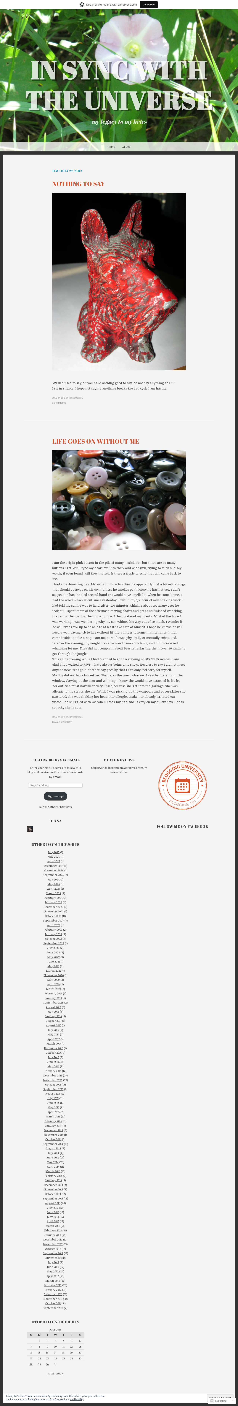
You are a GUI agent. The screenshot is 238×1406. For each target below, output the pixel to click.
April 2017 (53, 1039)
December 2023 (53, 907)
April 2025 (53, 861)
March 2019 (53, 989)
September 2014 (53, 1144)
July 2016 (53, 1057)
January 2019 (53, 998)
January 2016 (53, 1071)
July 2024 (54, 879)
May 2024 (53, 884)
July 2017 (53, 1030)
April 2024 (53, 888)
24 (55, 1358)
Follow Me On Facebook (182, 826)
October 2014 (53, 1139)
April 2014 (53, 1166)
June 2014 (53, 1157)
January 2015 (53, 1125)
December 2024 (54, 866)
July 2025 (54, 852)
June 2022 (53, 952)
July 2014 (53, 1153)
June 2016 (53, 1062)
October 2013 (53, 1194)
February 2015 (53, 1121)
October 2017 (54, 1020)
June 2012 (53, 1267)
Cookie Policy (76, 1399)
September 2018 (53, 1002)
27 (79, 1358)
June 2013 (53, 1212)
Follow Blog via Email (55, 759)
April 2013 (53, 1221)
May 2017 (53, 1034)
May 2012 (53, 1271)
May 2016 (53, 1066)
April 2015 (53, 1112)
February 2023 (53, 929)
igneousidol (76, 397)
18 (63, 1352)
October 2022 (53, 938)
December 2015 (52, 1075)
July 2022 (53, 948)
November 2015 (52, 1080)
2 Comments (59, 402)
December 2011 (53, 1294)
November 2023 (54, 911)
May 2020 (53, 979)
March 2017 (53, 1043)
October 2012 (53, 1248)
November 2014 (53, 1135)
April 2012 (52, 1276)
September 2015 (53, 1089)
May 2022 (53, 957)
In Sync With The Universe (119, 84)
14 (31, 1352)
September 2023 (53, 920)
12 (71, 1346)
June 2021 (54, 961)
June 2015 (53, 1103)
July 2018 (53, 1011)
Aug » (59, 1373)
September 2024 (53, 875)
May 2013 (53, 1217)
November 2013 (53, 1189)
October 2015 (53, 1084)
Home (111, 146)
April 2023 (53, 925)
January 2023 (53, 934)
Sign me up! (55, 796)
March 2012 (52, 1280)
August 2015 (53, 1093)
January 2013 (52, 1235)
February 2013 (53, 1230)
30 (47, 1364)
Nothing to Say (78, 183)
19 (71, 1352)
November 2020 (54, 975)
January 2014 (53, 1180)
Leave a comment (62, 721)
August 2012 (53, 1258)
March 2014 (53, 1171)
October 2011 (53, 1303)
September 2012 (53, 1253)
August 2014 (53, 1148)
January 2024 (53, 902)
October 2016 (54, 1052)
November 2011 (52, 1299)
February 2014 (53, 1176)
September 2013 (53, 1198)
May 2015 (53, 1107)
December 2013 (53, 1185)
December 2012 (52, 1239)
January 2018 (53, 1016)
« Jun (50, 1373)
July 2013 (53, 1207)
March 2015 (53, 1116)
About (126, 146)
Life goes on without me (95, 441)
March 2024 (53, 893)
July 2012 (53, 1262)
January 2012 (53, 1290)
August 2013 (52, 1203)
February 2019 (53, 993)
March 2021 (53, 970)
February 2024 (53, 897)
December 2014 (53, 1130)
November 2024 (54, 870)
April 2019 (53, 984)
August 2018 (53, 1007)
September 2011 (53, 1308)
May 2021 (53, 966)
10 (55, 1346)
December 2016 (53, 1048)
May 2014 (53, 1162)
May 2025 (54, 856)
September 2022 (53, 943)
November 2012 (53, 1244)
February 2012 (53, 1285)
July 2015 (53, 1098)
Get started (149, 4)
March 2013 (53, 1226)
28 (31, 1364)
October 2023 (53, 916)
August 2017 (53, 1025)
